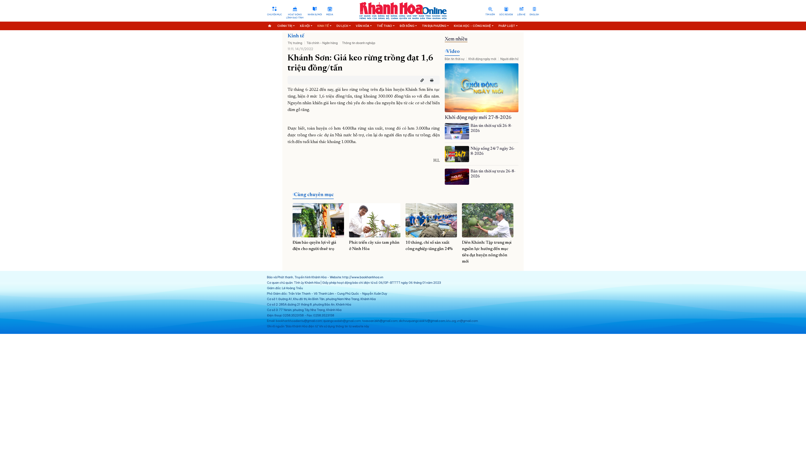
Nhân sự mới (315, 14)
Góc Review (506, 14)
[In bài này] (430, 80)
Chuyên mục (274, 14)
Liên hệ (521, 14)
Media (329, 14)
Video (453, 51)
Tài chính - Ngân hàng (322, 43)
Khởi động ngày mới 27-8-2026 (478, 117)
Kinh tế (296, 36)
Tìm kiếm (490, 14)
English (534, 14)
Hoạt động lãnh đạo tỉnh (295, 16)
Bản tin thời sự (454, 59)
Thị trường (295, 43)
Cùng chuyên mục (314, 194)
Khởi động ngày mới (482, 59)
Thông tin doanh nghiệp (358, 43)
